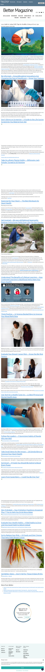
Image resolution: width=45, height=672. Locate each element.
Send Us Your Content (11, 649)
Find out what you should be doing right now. (10, 157)
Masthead (3, 650)
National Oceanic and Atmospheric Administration (13, 262)
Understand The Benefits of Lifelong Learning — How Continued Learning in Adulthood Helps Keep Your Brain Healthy (22, 279)
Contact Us (3, 652)
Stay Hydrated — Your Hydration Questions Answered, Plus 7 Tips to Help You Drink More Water (22, 511)
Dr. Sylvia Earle (15, 257)
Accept (22, 667)
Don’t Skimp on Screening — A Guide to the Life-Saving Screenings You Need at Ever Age (22, 120)
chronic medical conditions (9, 431)
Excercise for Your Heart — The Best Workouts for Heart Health (20, 202)
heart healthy (28, 207)
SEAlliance (30, 262)
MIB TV (29, 17)
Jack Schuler (11, 192)
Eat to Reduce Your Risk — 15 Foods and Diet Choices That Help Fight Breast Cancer (21, 536)
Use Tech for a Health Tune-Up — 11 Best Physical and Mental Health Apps (22, 395)
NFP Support (19, 1)
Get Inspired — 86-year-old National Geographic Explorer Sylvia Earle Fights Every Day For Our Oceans (22, 221)
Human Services (27, 15)
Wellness (17, 17)
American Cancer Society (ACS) (27, 386)
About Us (2, 648)
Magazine (25, 1)
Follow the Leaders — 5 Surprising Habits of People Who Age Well (21, 437)
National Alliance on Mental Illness (18, 429)
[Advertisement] (22, 636)
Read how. (9, 198)
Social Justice (38, 15)
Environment (14, 15)
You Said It (25, 651)
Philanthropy (23, 17)
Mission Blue (4, 263)
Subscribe (27, 617)
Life (33, 15)
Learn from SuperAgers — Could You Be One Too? (20, 477)
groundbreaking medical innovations (30, 64)
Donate (2, 4)
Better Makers (26, 653)
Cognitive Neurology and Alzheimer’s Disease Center (23, 504)
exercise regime (9, 209)
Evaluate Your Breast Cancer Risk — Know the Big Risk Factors (22, 355)
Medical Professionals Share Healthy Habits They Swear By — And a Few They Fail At (20, 590)
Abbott (41, 472)
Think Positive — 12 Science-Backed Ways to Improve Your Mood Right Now (21, 315)
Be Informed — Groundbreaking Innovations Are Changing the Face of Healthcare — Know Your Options (22, 77)
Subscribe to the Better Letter (11, 653)
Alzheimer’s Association (15, 305)
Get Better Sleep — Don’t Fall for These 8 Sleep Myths (22, 574)
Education (20, 15)
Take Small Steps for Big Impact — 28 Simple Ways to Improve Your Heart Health (21, 452)
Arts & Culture (6, 15)
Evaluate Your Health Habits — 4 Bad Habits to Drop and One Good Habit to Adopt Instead (21, 523)
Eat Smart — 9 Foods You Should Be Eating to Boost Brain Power (21, 464)
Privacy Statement (25, 670)
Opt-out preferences (19, 670)
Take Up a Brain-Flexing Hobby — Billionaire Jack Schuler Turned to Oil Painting (20, 161)
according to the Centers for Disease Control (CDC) (15, 381)
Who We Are (18, 651)
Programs (31, 1)
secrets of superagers (38, 66)
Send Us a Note (11, 655)
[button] (43, 659)
